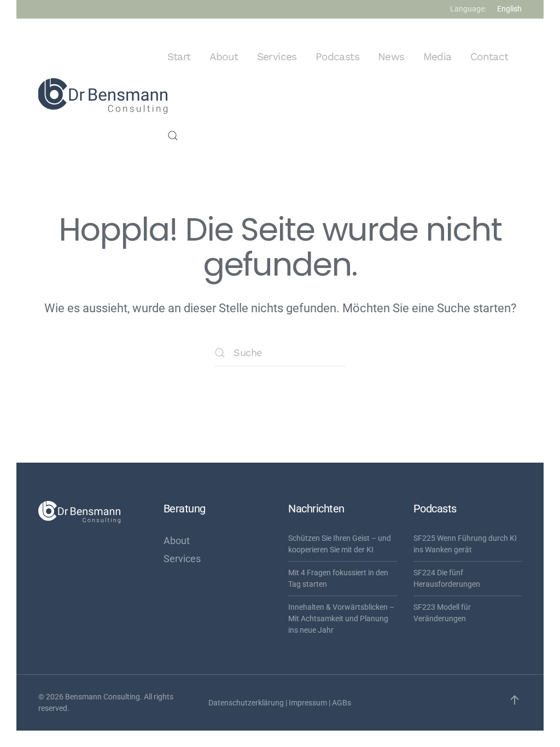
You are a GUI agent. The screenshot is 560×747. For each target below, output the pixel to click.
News (391, 56)
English (509, 8)
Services (277, 56)
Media (437, 56)
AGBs (341, 702)
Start (179, 56)
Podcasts (337, 56)
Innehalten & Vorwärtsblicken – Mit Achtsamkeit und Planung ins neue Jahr (341, 618)
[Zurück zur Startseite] (102, 96)
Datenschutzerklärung (246, 702)
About (223, 56)
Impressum (308, 702)
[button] (172, 135)
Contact (489, 56)
